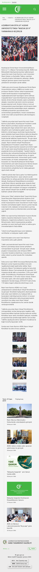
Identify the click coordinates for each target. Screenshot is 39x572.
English (14, 2)
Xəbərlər (10, 17)
